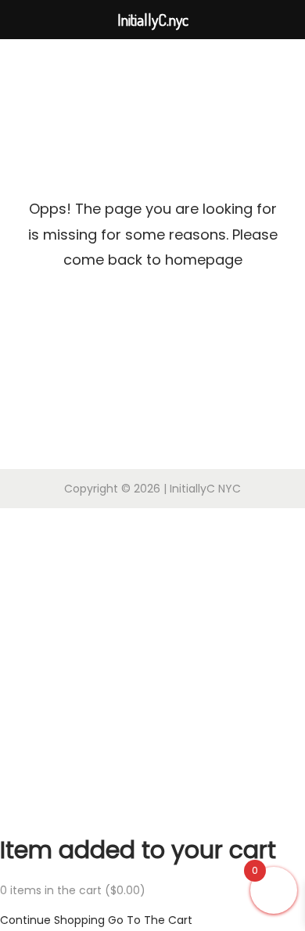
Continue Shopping (52, 920)
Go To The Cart (150, 920)
